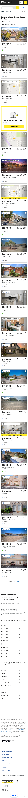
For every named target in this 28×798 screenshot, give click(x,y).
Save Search (23, 8)
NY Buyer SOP (6, 770)
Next (18, 581)
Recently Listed (9, 24)
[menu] (25, 2)
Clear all (23, 11)
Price (2, 11)
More (7, 11)
